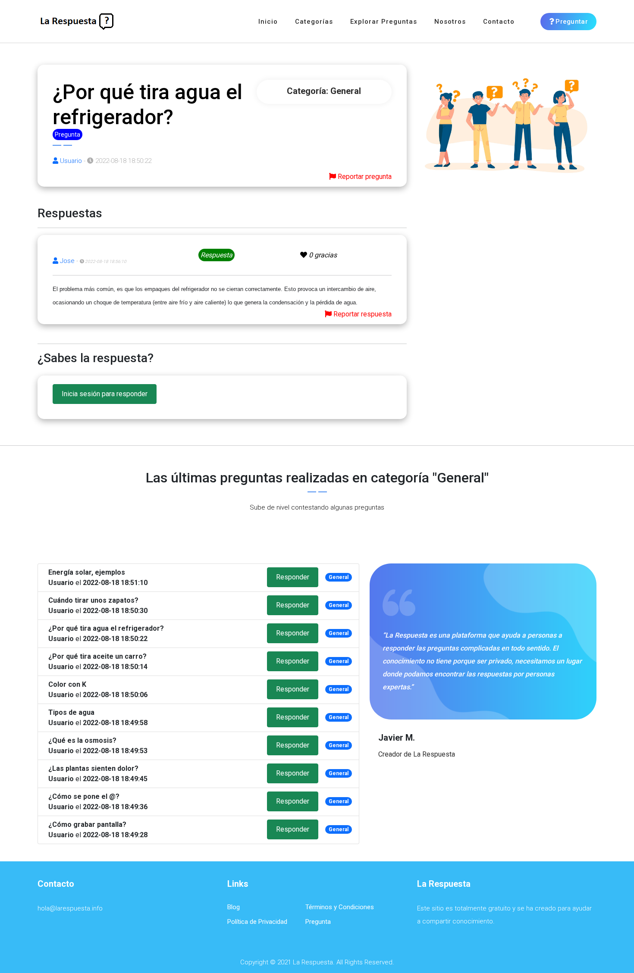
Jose (66, 261)
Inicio (268, 21)
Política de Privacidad (257, 922)
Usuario (70, 161)
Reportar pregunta (364, 176)
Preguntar (571, 21)
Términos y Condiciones (339, 907)
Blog (233, 907)
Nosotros (450, 21)
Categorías (314, 21)
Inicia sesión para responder (105, 394)
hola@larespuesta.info (70, 908)
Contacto (499, 21)
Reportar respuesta (362, 314)
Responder (292, 577)
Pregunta (318, 922)
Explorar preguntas (383, 21)
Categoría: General (324, 91)
